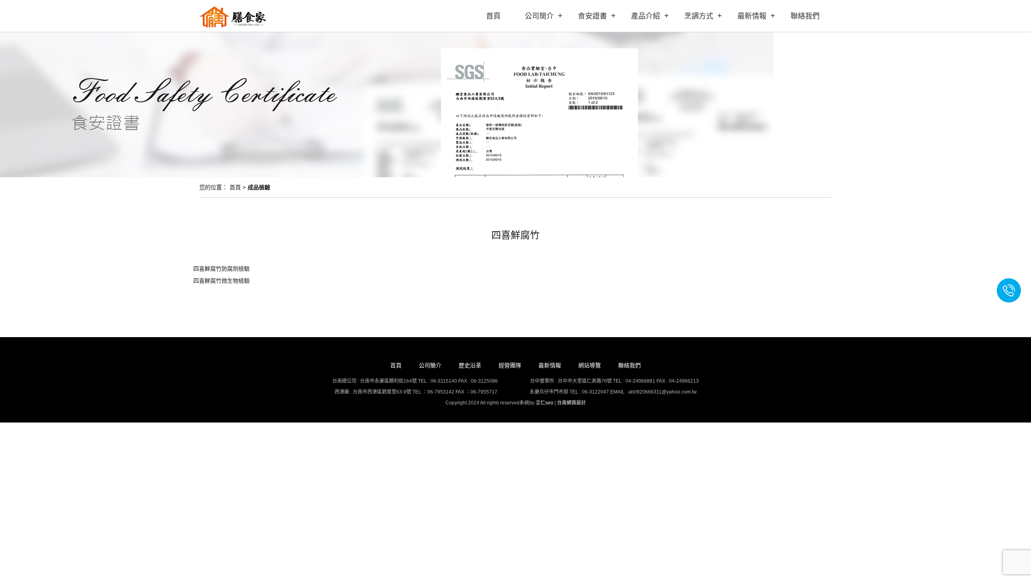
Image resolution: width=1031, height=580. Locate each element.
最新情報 (751, 16)
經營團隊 (510, 365)
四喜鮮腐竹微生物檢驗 (221, 281)
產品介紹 (645, 16)
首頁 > (238, 187)
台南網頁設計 (571, 403)
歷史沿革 (470, 365)
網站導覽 (589, 365)
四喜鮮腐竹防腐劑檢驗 (221, 268)
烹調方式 (698, 16)
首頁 (493, 16)
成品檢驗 (259, 187)
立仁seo (544, 403)
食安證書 (592, 16)
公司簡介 (539, 16)
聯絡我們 (805, 16)
